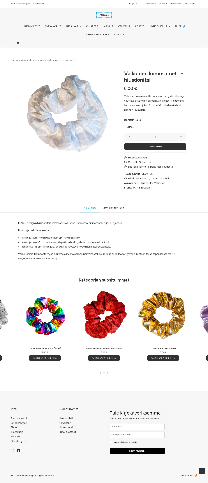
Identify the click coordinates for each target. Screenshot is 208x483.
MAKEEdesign (141, 187)
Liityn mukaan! (137, 450)
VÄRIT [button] (117, 34)
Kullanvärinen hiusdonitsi (163, 348)
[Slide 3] (107, 373)
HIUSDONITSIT (31, 26)
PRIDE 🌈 (180, 26)
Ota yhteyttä (190, 4)
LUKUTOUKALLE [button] (158, 26)
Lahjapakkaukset (97, 34)
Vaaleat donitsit (29, 60)
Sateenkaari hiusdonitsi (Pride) (45, 348)
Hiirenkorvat (66, 427)
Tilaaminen (149, 4)
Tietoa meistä (19, 418)
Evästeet (16, 436)
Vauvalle (124, 26)
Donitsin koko (132, 119)
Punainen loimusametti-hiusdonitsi (104, 348)
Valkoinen (159, 183)
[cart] (17, 43)
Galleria (162, 4)
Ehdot (14, 427)
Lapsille (108, 26)
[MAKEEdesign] (104, 15)
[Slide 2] (104, 373)
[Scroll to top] (202, 470)
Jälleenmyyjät (175, 4)
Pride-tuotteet (67, 431)
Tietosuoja (17, 431)
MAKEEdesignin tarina (132, 4)
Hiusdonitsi (142, 178)
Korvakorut (65, 422)
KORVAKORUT (52, 26)
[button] (67, 113)
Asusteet (91, 26)
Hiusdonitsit (66, 418)
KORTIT (139, 26)
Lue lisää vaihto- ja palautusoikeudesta (150, 166)
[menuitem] (133, 4)
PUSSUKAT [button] (72, 26)
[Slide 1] (100, 373)
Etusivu (14, 60)
